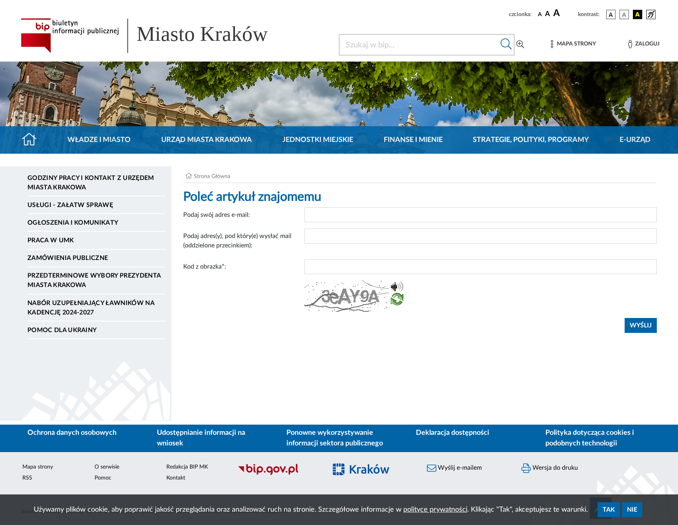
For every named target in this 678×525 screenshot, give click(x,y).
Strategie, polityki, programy (531, 140)
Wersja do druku (554, 468)
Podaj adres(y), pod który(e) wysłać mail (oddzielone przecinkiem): (237, 241)
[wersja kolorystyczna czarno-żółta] (637, 14)
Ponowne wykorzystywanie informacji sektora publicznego (334, 438)
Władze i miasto (99, 140)
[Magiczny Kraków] (373, 474)
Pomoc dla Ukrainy (62, 330)
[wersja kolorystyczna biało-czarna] (624, 14)
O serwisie (107, 467)
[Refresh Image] (397, 301)
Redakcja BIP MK (187, 467)
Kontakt (175, 478)
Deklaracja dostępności (452, 432)
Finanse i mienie (413, 140)
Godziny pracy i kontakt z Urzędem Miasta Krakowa (90, 183)
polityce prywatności (435, 509)
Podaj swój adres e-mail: (216, 215)
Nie (632, 510)
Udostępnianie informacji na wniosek (201, 438)
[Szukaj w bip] (506, 44)
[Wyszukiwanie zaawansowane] (520, 45)
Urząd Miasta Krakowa (206, 140)
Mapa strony (37, 467)
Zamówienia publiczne (67, 258)
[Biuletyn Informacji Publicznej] (278, 473)
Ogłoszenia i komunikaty (72, 223)
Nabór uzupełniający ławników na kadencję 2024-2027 (90, 308)
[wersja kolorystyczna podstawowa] (611, 14)
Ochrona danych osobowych (72, 432)
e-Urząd (635, 140)
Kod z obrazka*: (204, 266)
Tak (609, 510)
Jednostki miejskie (317, 140)
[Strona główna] (32, 140)
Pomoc (103, 478)
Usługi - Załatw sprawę (70, 205)
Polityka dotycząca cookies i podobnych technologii (589, 438)
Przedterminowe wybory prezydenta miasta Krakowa (93, 280)
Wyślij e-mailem (459, 468)
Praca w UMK (50, 240)
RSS (27, 478)
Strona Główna (212, 176)
